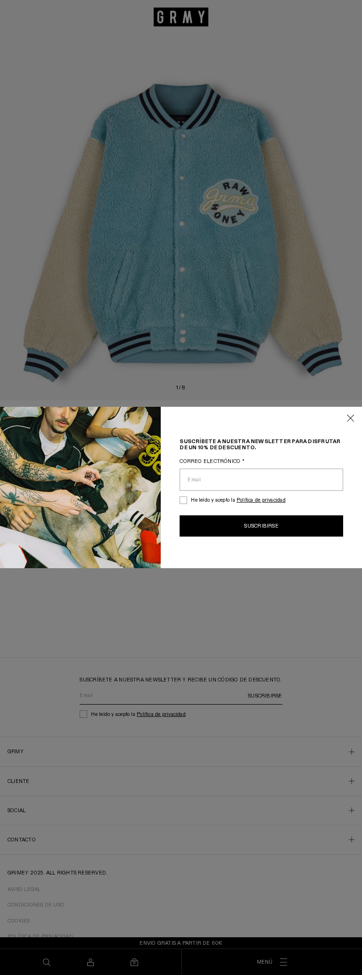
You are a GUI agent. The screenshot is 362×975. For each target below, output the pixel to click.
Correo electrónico (212, 461)
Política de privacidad (261, 500)
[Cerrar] (350, 418)
